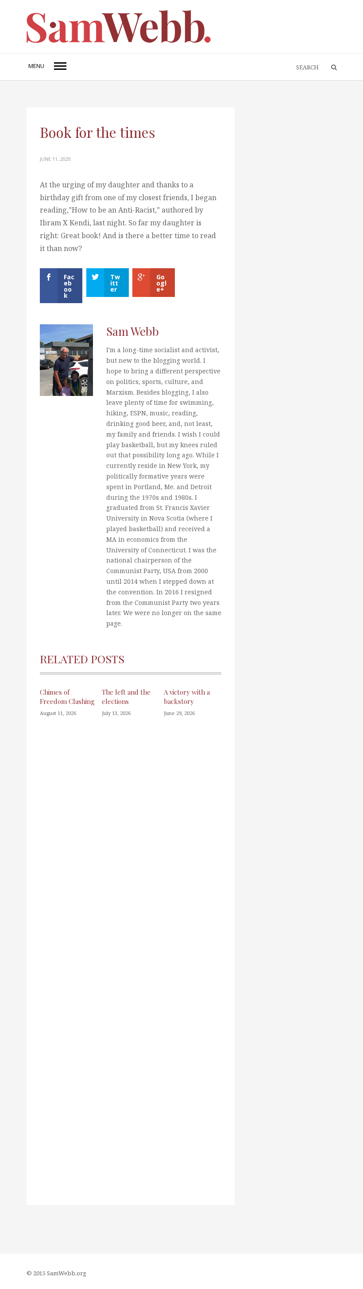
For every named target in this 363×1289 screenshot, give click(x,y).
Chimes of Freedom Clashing (67, 697)
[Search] (329, 67)
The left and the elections (126, 697)
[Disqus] (130, 852)
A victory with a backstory (187, 697)
